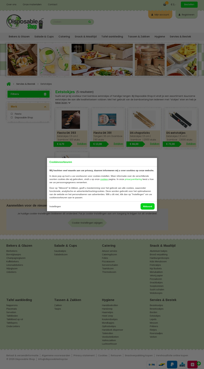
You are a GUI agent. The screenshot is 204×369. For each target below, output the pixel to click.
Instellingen (55, 206)
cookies (104, 179)
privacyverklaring (133, 179)
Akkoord (147, 206)
